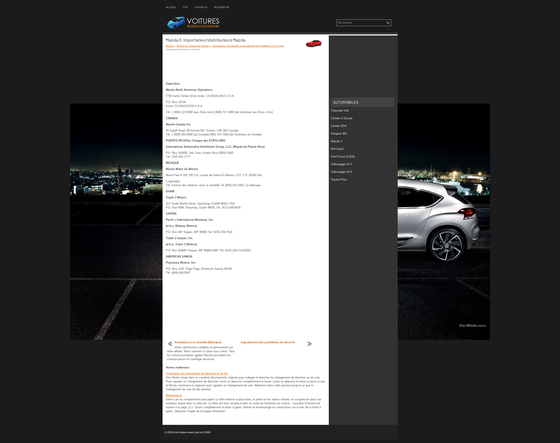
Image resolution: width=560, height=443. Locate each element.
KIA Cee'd (337, 149)
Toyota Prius (339, 179)
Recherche (221, 7)
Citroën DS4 (338, 126)
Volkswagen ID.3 (341, 164)
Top (185, 7)
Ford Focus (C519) (343, 156)
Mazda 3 (170, 46)
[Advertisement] (246, 66)
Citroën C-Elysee (341, 118)
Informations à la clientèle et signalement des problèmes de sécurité (248, 46)
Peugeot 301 (339, 133)
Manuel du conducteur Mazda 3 (193, 46)
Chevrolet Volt (340, 110)
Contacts (200, 7)
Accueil (171, 7)
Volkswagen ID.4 (341, 171)
